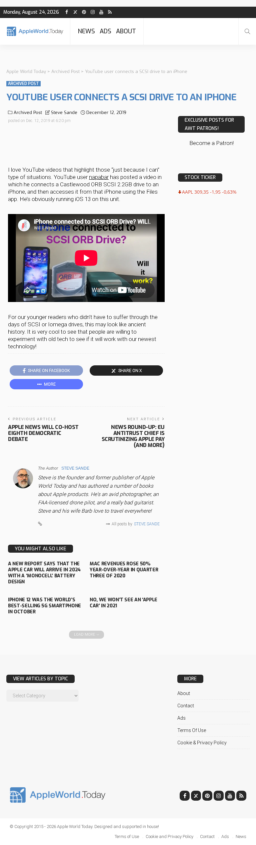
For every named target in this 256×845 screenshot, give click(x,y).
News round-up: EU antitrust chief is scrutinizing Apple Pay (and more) (133, 436)
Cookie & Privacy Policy (202, 742)
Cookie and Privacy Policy (169, 836)
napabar (99, 177)
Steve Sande (64, 112)
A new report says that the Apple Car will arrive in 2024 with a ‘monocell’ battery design (44, 573)
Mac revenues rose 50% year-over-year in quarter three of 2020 (124, 570)
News (86, 31)
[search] (247, 31)
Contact (185, 705)
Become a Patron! (211, 143)
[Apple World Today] (35, 31)
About (126, 31)
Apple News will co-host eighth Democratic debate (43, 433)
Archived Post (23, 83)
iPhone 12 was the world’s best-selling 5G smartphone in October (44, 606)
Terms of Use (191, 730)
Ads (105, 31)
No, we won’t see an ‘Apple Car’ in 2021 (123, 603)
